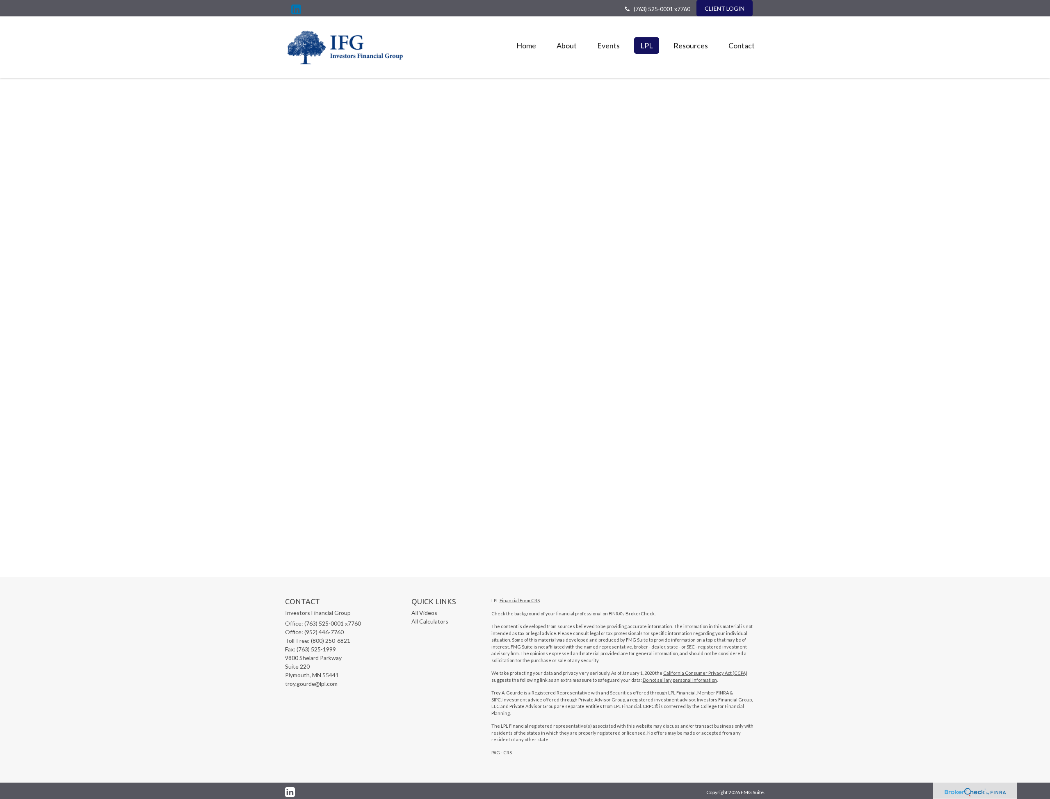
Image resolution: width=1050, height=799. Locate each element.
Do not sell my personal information (680, 680)
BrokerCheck (640, 613)
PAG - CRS (501, 752)
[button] (566, 45)
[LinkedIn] (296, 10)
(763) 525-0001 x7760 (662, 8)
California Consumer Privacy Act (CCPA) (705, 673)
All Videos (424, 612)
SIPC (496, 699)
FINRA (722, 692)
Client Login (724, 8)
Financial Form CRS (520, 600)
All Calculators (429, 621)
